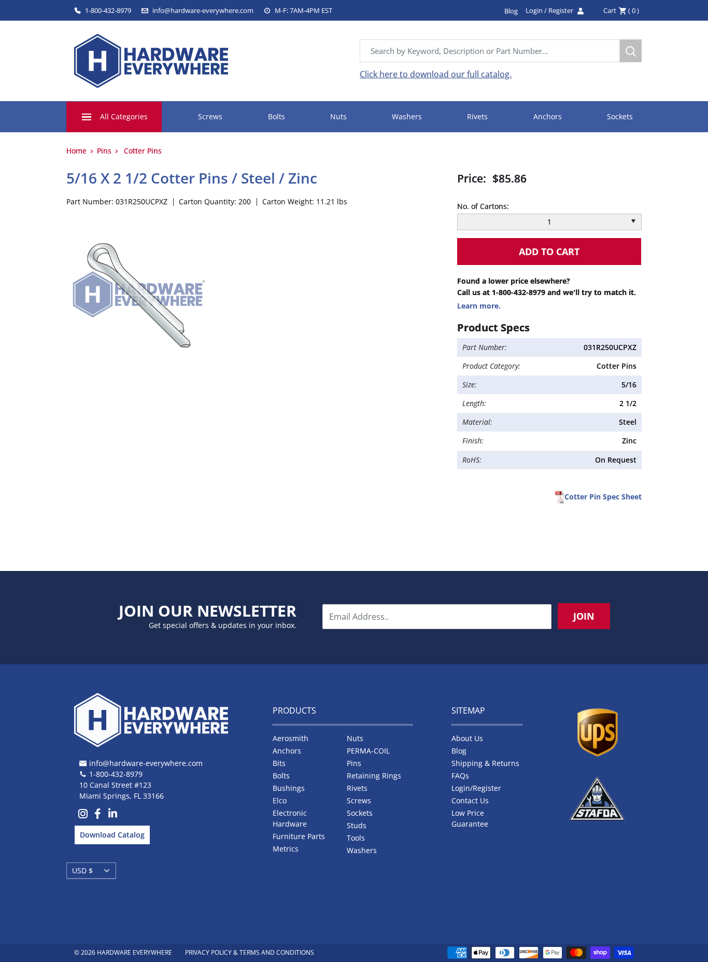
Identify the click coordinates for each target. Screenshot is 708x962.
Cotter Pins (143, 151)
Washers (407, 116)
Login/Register (476, 788)
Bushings (289, 788)
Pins (104, 151)
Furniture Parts (299, 836)
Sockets (620, 116)
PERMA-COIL (368, 751)
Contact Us (470, 800)
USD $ (82, 870)
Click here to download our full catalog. (436, 74)
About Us (467, 738)
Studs (356, 825)
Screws (210, 116)
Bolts (276, 116)
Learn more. (479, 306)
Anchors (547, 116)
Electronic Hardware (290, 818)
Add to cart (549, 251)
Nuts (338, 116)
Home (76, 151)
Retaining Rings (374, 775)
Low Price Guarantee (469, 818)
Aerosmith (290, 738)
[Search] (631, 50)
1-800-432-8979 (108, 10)
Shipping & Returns (485, 763)
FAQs (460, 775)
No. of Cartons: (483, 206)
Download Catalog (112, 835)
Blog (458, 751)
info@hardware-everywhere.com (202, 10)
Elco (280, 800)
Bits (279, 763)
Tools (356, 838)
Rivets (477, 116)
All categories (124, 116)
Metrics (286, 849)
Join (583, 616)
